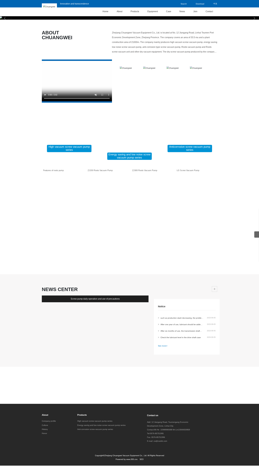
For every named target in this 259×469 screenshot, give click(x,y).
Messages (152, 451)
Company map (197, 451)
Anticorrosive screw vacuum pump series (189, 148)
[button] (129, 18)
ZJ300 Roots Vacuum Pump (144, 222)
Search (177, 4)
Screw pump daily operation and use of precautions (95, 407)
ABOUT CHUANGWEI (57, 35)
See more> (162, 401)
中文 (215, 4)
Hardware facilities (62, 451)
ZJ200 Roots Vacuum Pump (100, 222)
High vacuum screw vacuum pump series (69, 148)
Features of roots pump (53, 222)
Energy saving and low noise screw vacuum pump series (129, 156)
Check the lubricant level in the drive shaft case (181, 392)
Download (196, 4)
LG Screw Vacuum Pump (188, 222)
